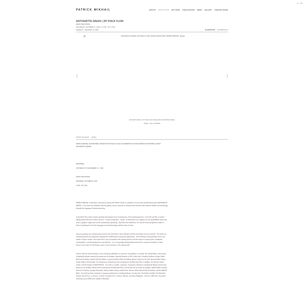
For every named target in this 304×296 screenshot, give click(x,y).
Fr (301, 3)
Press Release (82, 137)
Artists (152, 10)
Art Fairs (175, 10)
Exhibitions (163, 10)
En (298, 3)
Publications (188, 10)
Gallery (208, 10)
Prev (77, 76)
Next (227, 76)
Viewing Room (221, 10)
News (199, 10)
